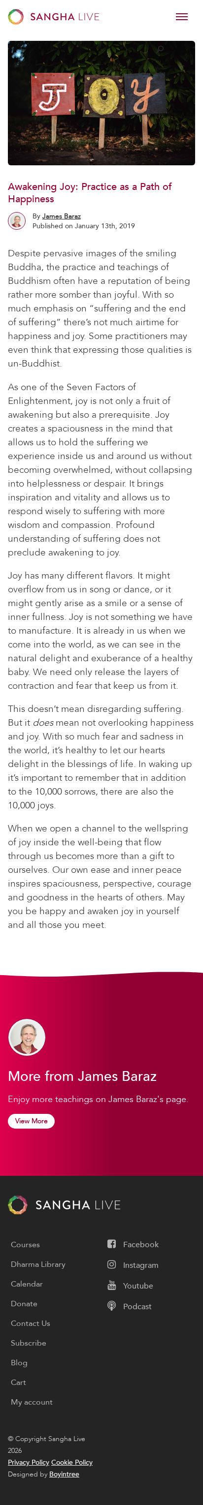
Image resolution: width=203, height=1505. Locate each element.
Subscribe (28, 1343)
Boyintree (64, 1474)
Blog (19, 1362)
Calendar (27, 1284)
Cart (18, 1382)
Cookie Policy (72, 1462)
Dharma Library (38, 1264)
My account (32, 1402)
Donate (24, 1303)
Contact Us (30, 1323)
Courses (25, 1244)
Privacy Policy (28, 1462)
